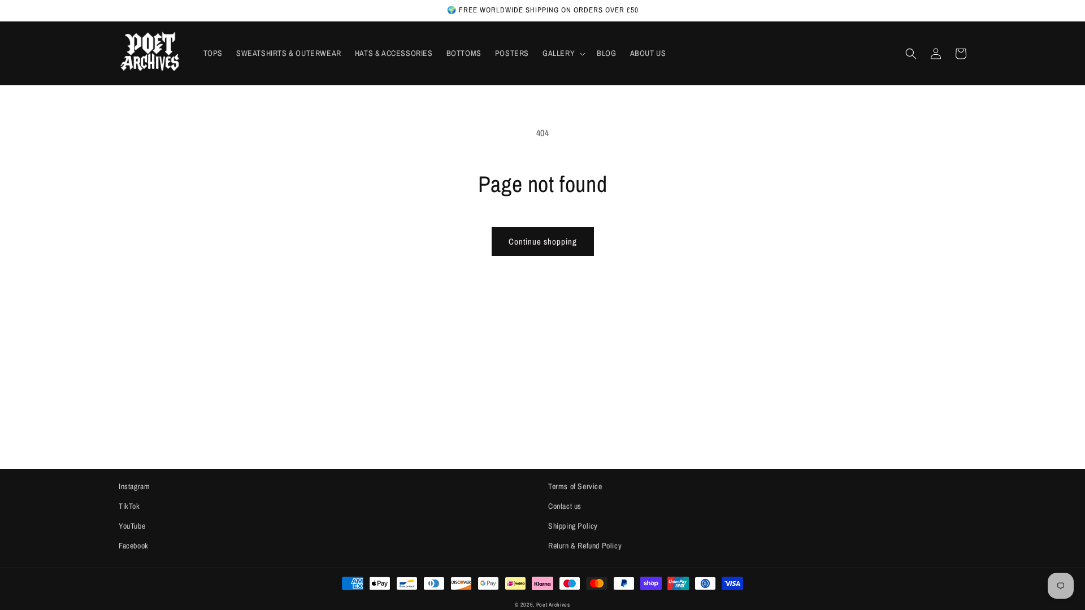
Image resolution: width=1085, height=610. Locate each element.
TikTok (129, 506)
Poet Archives (553, 604)
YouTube (132, 526)
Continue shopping (543, 241)
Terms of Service (575, 486)
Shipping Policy (573, 526)
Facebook (134, 546)
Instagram (134, 486)
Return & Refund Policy (585, 546)
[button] (563, 53)
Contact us (564, 506)
